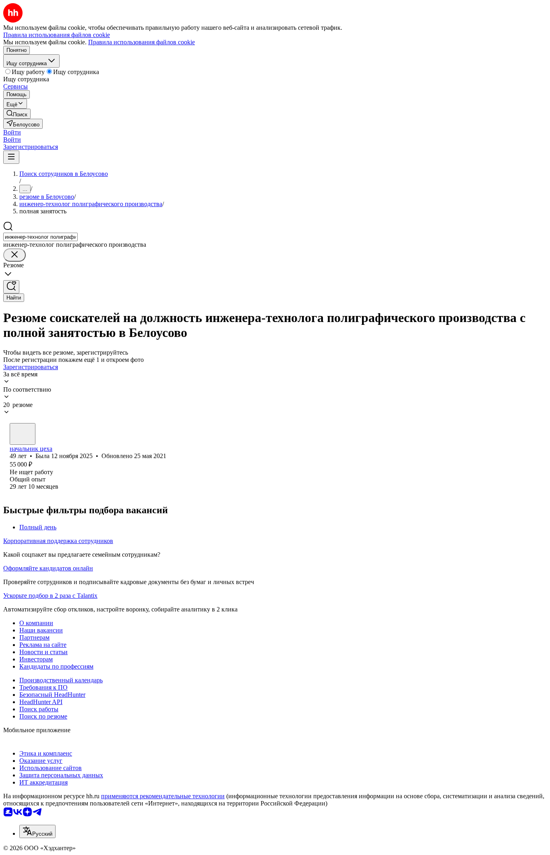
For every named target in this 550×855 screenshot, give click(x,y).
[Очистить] (14, 255)
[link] (17, 114)
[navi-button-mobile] (11, 157)
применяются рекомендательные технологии (163, 796)
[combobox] (40, 237)
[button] (12, 132)
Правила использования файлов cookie (141, 42)
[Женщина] (22, 434)
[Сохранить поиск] (11, 286)
